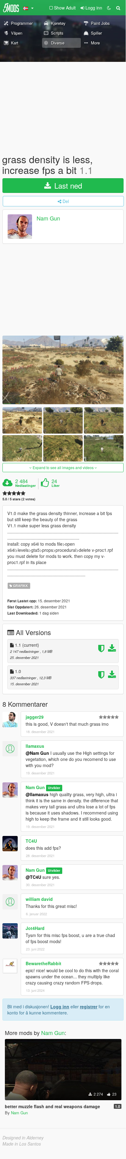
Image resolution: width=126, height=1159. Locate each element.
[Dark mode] (109, 7)
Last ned (67, 185)
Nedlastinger (25, 485)
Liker (55, 485)
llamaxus (35, 746)
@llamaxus (37, 794)
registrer (88, 1006)
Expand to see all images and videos (63, 467)
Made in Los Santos (21, 1144)
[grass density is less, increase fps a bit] (63, 370)
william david (39, 899)
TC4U (31, 841)
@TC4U (33, 877)
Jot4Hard (35, 928)
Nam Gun (48, 218)
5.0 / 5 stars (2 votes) (18, 499)
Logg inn (59, 1006)
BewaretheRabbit (43, 963)
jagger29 (35, 717)
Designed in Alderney (23, 1138)
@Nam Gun (37, 753)
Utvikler (54, 787)
